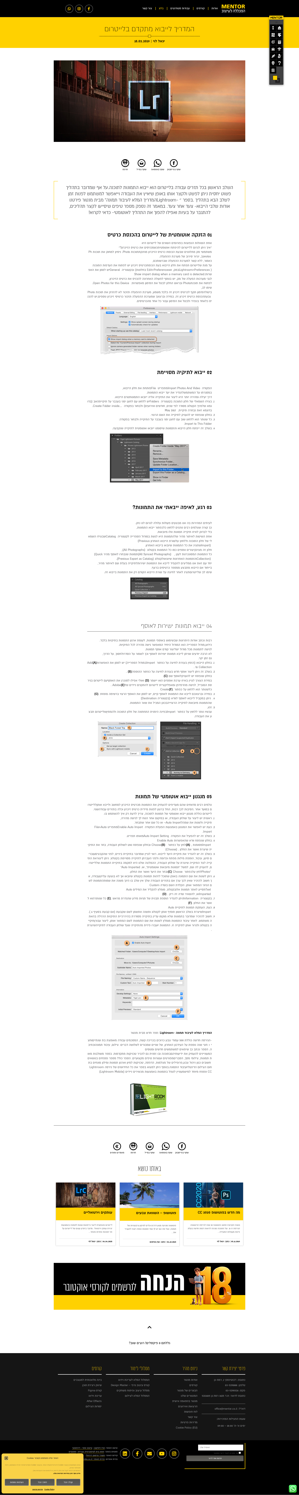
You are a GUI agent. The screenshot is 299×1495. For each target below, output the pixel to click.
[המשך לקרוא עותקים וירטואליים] (85, 1195)
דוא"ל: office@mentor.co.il (230, 1408)
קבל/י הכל (68, 1482)
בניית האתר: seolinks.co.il (92, 1459)
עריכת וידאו (95, 1395)
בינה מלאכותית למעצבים (88, 1380)
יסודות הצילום (94, 1406)
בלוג (161, 8)
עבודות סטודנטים (180, 8)
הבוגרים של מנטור (187, 1390)
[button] (6, 1458)
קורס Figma (95, 1390)
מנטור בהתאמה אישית (184, 1401)
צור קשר (147, 8)
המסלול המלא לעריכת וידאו (134, 1380)
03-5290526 (232, 1390)
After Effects (94, 1401)
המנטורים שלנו (189, 1395)
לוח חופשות (190, 1411)
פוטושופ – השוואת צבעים (156, 1213)
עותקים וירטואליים (98, 1213)
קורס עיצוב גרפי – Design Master (130, 1385)
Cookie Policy (49, 1489)
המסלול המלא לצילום (137, 1395)
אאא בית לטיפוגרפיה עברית (91, 1451)
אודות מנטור (190, 1380)
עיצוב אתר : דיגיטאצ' (82, 1448)
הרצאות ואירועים (187, 1406)
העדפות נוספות (17, 1482)
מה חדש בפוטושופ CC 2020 (219, 1213)
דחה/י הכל (42, 1482)
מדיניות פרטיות (37, 1489)
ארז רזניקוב (99, 1448)
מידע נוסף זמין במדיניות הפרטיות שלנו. (66, 1473)
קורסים (201, 8)
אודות (214, 8)
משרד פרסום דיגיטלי (95, 1455)
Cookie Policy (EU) (186, 1427)
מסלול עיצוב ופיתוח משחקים (133, 1390)
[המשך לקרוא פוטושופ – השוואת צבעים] (149, 1195)
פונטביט (72, 1451)
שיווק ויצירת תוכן (92, 1385)
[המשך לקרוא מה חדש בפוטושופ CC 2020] (213, 1195)
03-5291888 (231, 1385)
